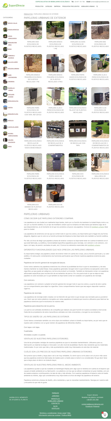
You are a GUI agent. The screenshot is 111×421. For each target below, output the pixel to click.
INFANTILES (55, 399)
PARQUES (55, 393)
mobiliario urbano (97, 227)
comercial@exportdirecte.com (100, 2)
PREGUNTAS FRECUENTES (70, 6)
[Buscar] (97, 6)
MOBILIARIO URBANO (88, 6)
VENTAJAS (55, 408)
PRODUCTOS (39, 6)
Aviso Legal (62, 413)
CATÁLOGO (48, 6)
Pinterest (96, 406)
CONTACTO (55, 403)
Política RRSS (66, 415)
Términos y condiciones (47, 413)
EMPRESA (57, 6)
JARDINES (55, 396)
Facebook (89, 406)
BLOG (55, 406)
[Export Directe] (13, 6)
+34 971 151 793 (79, 2)
